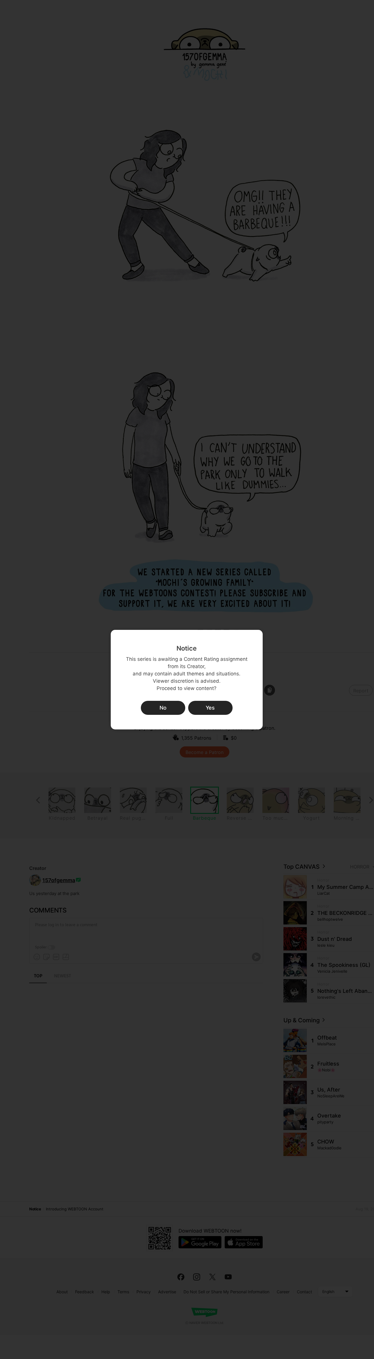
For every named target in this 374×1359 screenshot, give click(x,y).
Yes (210, 708)
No (163, 708)
